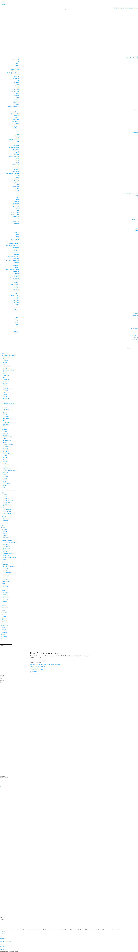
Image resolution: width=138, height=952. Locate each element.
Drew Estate (16, 154)
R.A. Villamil (16, 102)
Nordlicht (17, 175)
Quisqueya (16, 101)
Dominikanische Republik (131, 58)
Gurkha (17, 84)
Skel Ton (17, 182)
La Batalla (16, 138)
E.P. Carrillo (16, 82)
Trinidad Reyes (15, 216)
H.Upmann (16, 201)
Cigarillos (136, 313)
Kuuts (17, 123)
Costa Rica (135, 219)
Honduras (135, 110)
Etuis (17, 286)
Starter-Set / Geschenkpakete (130, 193)
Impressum (2, 938)
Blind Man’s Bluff (15, 113)
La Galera (16, 93)
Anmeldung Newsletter (118, 8)
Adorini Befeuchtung (14, 275)
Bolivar (17, 197)
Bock (18, 67)
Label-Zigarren (15, 171)
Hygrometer (16, 278)
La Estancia (16, 125)
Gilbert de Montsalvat (13, 156)
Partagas (17, 208)
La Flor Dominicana (14, 91)
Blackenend (16, 145)
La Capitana (16, 167)
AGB (1, 944)
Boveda (17, 273)
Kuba (136, 195)
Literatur (16, 308)
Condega (17, 151)
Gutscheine (15, 310)
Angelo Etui (16, 289)
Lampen (17, 297)
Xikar (18, 238)
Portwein (16, 322)
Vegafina (17, 104)
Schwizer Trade (15, 240)
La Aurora (16, 89)
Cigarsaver (15, 282)
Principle (17, 99)
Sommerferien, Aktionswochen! (37, 666)
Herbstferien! (33, 671)
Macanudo (16, 95)
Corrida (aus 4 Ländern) (13, 73)
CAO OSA (16, 117)
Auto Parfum (16, 300)
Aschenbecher (14, 284)
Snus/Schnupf (134, 328)
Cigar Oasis (16, 271)
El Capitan (16, 136)
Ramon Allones (15, 212)
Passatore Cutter (15, 252)
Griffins (17, 158)
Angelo (17, 236)
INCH (17, 162)
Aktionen (136, 337)
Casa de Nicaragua (14, 147)
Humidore (15, 232)
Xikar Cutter (16, 262)
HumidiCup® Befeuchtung (12, 269)
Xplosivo (17, 188)
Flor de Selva (15, 121)
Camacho (16, 115)
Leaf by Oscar (15, 127)
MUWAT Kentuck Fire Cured (12, 173)
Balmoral (17, 63)
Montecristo (16, 207)
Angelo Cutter (15, 249)
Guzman (17, 86)
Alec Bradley (16, 112)
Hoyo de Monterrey (14, 203)
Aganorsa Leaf (15, 143)
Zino (18, 190)
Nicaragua (135, 132)
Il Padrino (16, 223)
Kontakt (136, 8)
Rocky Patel (16, 128)
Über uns (131, 8)
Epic (18, 80)
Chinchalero (16, 149)
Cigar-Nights (135, 335)
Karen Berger (15, 164)
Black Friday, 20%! (34, 668)
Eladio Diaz (16, 78)
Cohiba (17, 199)
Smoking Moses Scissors (12, 260)
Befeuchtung (15, 267)
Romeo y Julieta (15, 214)
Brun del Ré (16, 221)
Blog (126, 8)
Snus (17, 330)
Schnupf (16, 332)
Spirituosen (135, 315)
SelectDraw (16, 258)
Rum (17, 317)
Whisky (16, 319)
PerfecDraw (16, 254)
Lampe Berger (14, 295)
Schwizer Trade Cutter (13, 256)
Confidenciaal (15, 119)
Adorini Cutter (15, 247)
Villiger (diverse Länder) (13, 106)
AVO (18, 61)
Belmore (17, 65)
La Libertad (16, 169)
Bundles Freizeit (15, 69)
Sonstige (16, 324)
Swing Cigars (15, 186)
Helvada (17, 134)
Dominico (16, 76)
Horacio (17, 160)
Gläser (16, 293)
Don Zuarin (16, 152)
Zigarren (136, 56)
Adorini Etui (16, 287)
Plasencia (16, 181)
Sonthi (17, 184)
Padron (17, 177)
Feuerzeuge (15, 265)
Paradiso (17, 179)
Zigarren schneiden (13, 243)
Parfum (17, 298)
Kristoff (17, 87)
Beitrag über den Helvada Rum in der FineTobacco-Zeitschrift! (45, 664)
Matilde (17, 97)
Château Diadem (15, 71)
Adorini (17, 234)
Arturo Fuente (15, 59)
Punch (17, 210)
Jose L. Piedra (15, 205)
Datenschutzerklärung (5, 941)
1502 (18, 141)
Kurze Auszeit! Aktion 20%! (36, 669)
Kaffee (136, 228)
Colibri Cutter (16, 251)
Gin (17, 321)
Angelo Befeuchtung (14, 276)
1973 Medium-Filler (14, 139)
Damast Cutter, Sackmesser (12, 245)
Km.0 (18, 166)
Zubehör (136, 230)
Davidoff (17, 74)
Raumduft (16, 302)
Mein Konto (135, 339)
